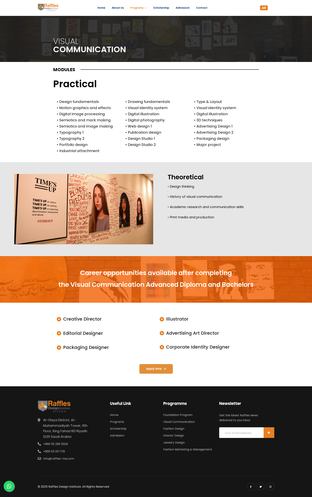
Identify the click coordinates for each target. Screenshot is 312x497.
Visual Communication (179, 422)
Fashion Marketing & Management (187, 449)
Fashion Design (173, 429)
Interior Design (173, 435)
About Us (118, 8)
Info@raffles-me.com (58, 459)
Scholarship (161, 8)
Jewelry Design (174, 442)
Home (101, 8)
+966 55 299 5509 (55, 444)
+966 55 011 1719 (54, 451)
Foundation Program (177, 415)
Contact (201, 8)
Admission (183, 8)
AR (264, 8)
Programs (137, 8)
